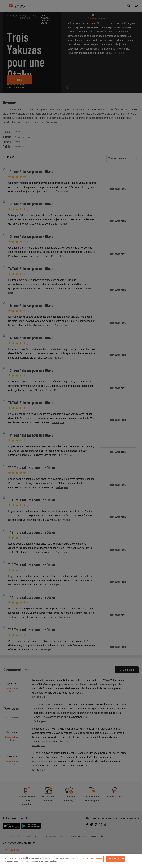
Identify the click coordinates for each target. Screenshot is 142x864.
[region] (71, 859)
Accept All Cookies (115, 859)
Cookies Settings (94, 859)
